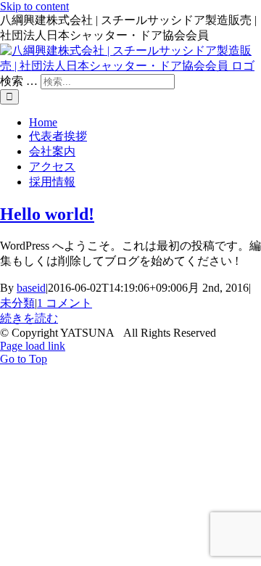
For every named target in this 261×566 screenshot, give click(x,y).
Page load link (32, 346)
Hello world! (47, 214)
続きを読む (29, 318)
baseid (31, 288)
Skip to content (34, 6)
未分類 (17, 303)
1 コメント (64, 303)
